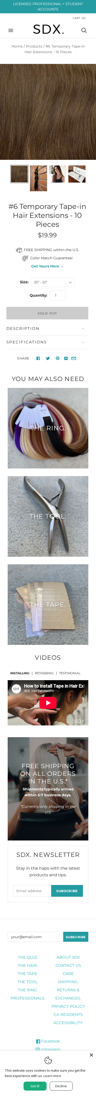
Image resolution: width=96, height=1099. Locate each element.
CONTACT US (68, 965)
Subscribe (67, 891)
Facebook (50, 1041)
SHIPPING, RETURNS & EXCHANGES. (68, 990)
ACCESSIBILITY (68, 1022)
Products (34, 46)
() (79, 18)
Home (17, 46)
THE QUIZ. (28, 957)
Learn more (52, 1075)
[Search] (84, 30)
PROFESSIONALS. (27, 998)
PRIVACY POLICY (68, 1006)
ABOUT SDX (68, 957)
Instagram (50, 1049)
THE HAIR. (28, 965)
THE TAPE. (28, 973)
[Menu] (11, 30)
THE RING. (28, 990)
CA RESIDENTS (68, 1014)
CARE (68, 973)
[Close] (91, 1055)
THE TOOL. (27, 981)
